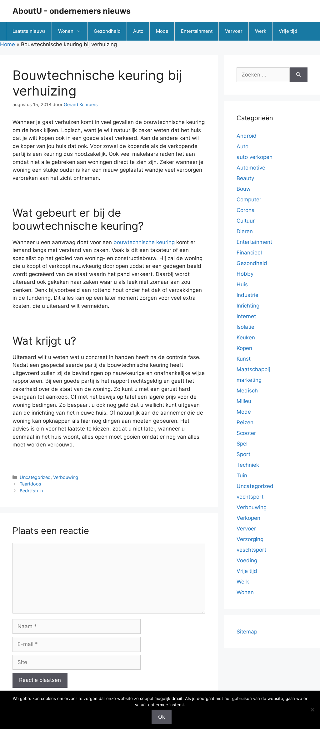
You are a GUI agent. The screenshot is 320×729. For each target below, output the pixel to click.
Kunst (244, 359)
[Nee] (312, 710)
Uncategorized (35, 477)
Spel (242, 444)
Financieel (249, 252)
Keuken (246, 337)
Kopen (244, 348)
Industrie (247, 295)
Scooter (246, 433)
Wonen (65, 31)
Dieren (245, 231)
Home (7, 44)
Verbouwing (65, 477)
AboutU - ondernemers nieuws (71, 11)
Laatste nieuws (29, 31)
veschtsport (251, 550)
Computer (249, 199)
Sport (243, 454)
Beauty (245, 178)
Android (247, 136)
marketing (249, 380)
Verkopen (248, 518)
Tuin (242, 475)
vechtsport (250, 497)
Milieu (244, 401)
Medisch (247, 390)
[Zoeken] (299, 74)
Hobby (245, 274)
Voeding (247, 560)
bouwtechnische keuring (144, 242)
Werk (260, 31)
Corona (246, 210)
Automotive (251, 168)
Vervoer (233, 31)
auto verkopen (254, 157)
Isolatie (245, 327)
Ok (161, 717)
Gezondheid (107, 31)
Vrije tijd (288, 31)
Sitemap (247, 631)
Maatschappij (253, 369)
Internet (246, 316)
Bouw (244, 189)
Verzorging (250, 539)
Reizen (245, 422)
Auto (138, 31)
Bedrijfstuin (31, 490)
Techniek (248, 465)
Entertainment (196, 31)
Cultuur (246, 221)
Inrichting (248, 306)
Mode (162, 31)
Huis (242, 284)
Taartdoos (30, 483)
